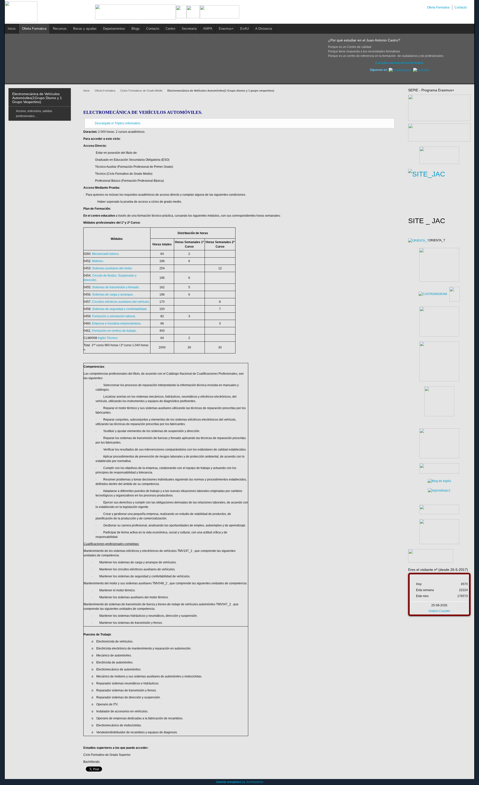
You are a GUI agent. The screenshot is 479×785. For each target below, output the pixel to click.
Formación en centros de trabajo (114, 330)
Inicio (86, 90)
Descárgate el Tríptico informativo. (118, 123)
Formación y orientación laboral (113, 316)
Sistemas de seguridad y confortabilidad (119, 309)
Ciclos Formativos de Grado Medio (141, 90)
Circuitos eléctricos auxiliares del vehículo (120, 302)
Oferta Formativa (105, 90)
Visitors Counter (439, 611)
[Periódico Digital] (439, 509)
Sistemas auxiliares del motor (112, 268)
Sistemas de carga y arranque (112, 294)
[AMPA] (439, 443)
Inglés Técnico (108, 338)
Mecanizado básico (105, 254)
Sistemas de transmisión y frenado (115, 287)
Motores (97, 261)
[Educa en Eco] (439, 490)
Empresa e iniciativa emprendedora (116, 323)
